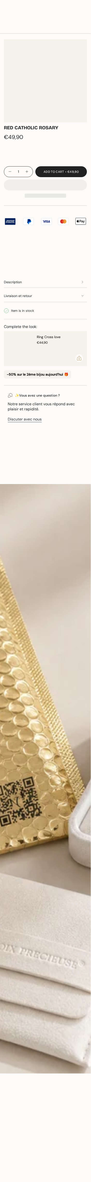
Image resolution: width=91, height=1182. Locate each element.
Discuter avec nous (25, 419)
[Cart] (84, 17)
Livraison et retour (18, 296)
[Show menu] (6, 17)
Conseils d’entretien (26, 475)
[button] (45, 185)
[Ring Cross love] (18, 348)
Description (13, 282)
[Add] (79, 358)
